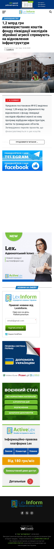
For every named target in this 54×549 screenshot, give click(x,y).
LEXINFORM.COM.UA (41, 539)
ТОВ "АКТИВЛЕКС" (24, 534)
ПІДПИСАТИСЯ (15, 328)
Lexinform (10, 50)
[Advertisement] (27, 202)
